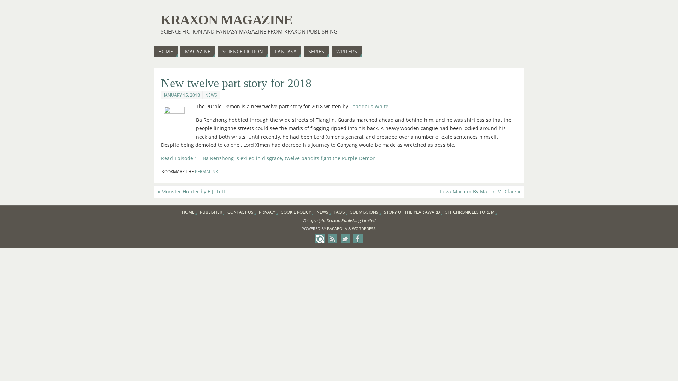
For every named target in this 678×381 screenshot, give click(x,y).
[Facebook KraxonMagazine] (358, 238)
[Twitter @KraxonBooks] (345, 238)
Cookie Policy (296, 212)
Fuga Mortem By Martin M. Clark (480, 191)
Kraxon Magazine (226, 19)
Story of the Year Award (412, 212)
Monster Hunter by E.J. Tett (191, 191)
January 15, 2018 (182, 95)
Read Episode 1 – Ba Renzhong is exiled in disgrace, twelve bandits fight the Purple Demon (268, 158)
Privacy (267, 212)
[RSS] (332, 238)
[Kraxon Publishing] (320, 238)
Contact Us (240, 212)
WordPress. (364, 228)
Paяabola (337, 228)
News (211, 95)
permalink (206, 172)
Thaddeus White (369, 106)
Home (188, 212)
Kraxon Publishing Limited (351, 220)
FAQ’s (339, 212)
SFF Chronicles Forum (470, 212)
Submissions (364, 212)
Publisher (211, 212)
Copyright (316, 220)
